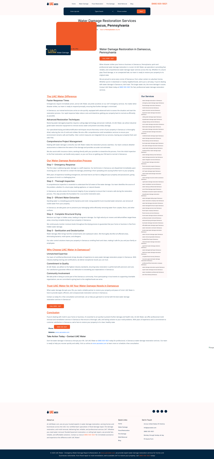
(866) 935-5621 (159, 4)
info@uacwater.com (149, 427)
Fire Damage (110, 4)
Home (74, 4)
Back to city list (110, 29)
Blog (131, 4)
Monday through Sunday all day (153, 435)
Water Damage (83, 4)
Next (141, 11)
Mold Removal (122, 4)
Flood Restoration (97, 4)
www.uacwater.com (108, 453)
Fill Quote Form (148, 439)
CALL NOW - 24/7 (108, 58)
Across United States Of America (154, 424)
